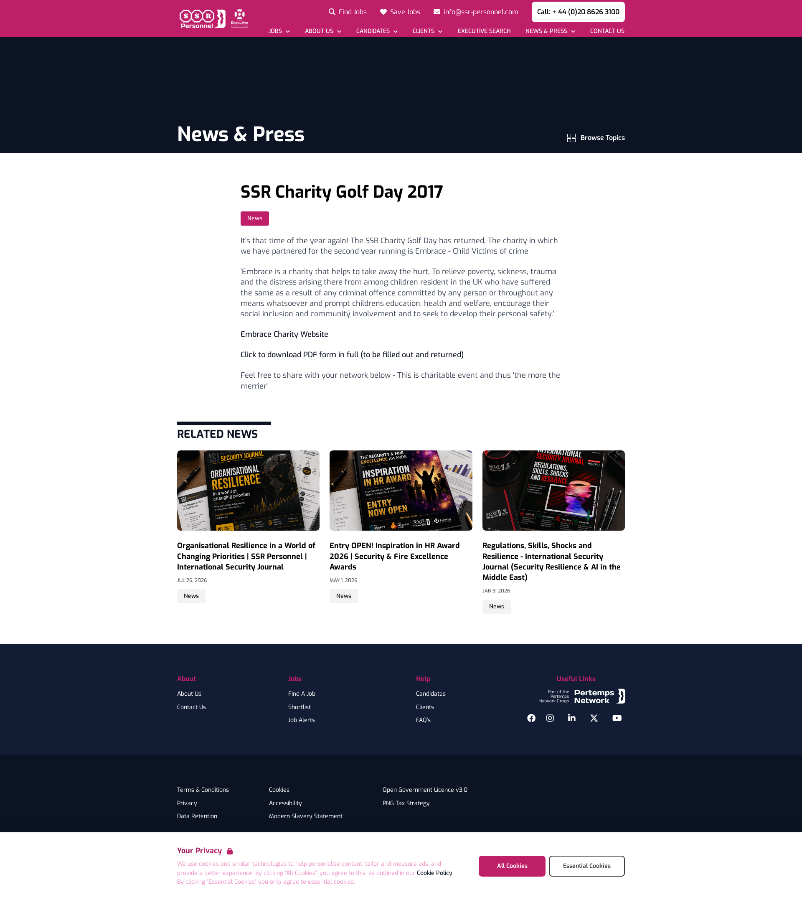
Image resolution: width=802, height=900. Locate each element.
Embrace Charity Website (284, 334)
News (254, 218)
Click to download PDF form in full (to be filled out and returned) (352, 355)
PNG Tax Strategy (406, 803)
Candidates (431, 694)
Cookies (279, 790)
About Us (189, 694)
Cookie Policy (434, 873)
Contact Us (191, 707)
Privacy (187, 803)
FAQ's (423, 720)
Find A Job (301, 694)
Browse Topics (603, 137)
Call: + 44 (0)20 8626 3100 (578, 12)
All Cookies (512, 866)
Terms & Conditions (203, 790)
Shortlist (299, 707)
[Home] (212, 18)
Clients (425, 707)
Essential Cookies (587, 866)
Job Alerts (301, 720)
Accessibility (285, 803)
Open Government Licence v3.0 (425, 790)
